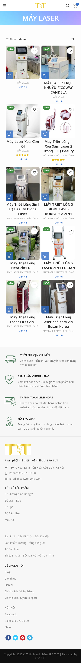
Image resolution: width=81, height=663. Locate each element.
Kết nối (10, 608)
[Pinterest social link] (22, 637)
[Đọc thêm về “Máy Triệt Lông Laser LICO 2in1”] (9, 310)
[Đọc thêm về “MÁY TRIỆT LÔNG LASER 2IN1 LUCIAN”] (45, 256)
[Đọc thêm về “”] (9, 75)
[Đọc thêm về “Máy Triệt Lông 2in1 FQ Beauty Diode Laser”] (9, 197)
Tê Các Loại (12, 549)
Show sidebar (18, 39)
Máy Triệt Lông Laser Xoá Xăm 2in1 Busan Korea (58, 322)
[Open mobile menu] (4, 5)
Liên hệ (9, 585)
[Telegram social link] (30, 637)
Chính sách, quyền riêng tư (21, 597)
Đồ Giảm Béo (13, 500)
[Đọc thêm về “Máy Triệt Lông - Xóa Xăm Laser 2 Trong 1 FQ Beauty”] (45, 134)
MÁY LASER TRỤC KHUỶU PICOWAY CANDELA (58, 87)
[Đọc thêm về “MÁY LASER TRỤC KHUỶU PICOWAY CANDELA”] (45, 75)
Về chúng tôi (14, 565)
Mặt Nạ (9, 519)
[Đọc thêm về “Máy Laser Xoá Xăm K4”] (9, 134)
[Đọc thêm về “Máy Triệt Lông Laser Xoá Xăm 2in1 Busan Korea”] (45, 310)
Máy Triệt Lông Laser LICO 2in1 (23, 319)
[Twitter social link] (15, 637)
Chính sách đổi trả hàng (19, 591)
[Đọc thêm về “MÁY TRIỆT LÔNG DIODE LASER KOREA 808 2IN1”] (45, 197)
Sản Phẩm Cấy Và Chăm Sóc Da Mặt (27, 536)
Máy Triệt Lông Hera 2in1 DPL (22, 265)
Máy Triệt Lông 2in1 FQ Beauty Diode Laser (22, 209)
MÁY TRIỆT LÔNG (65, 155)
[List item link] (40, 473)
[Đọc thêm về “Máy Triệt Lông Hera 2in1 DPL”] (9, 256)
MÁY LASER (23, 82)
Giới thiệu (10, 578)
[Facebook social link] (8, 637)
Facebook (11, 614)
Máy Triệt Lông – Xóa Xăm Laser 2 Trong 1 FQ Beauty (58, 146)
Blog (7, 572)
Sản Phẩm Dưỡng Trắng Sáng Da (25, 542)
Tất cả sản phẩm (17, 487)
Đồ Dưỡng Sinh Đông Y (19, 494)
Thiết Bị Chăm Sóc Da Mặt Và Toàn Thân (30, 555)
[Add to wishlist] (34, 50)
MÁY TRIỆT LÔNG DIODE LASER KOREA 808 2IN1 (58, 209)
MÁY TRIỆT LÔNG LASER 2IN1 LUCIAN (58, 265)
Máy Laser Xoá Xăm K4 (22, 143)
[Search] (68, 5)
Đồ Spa (9, 507)
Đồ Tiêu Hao (12, 513)
